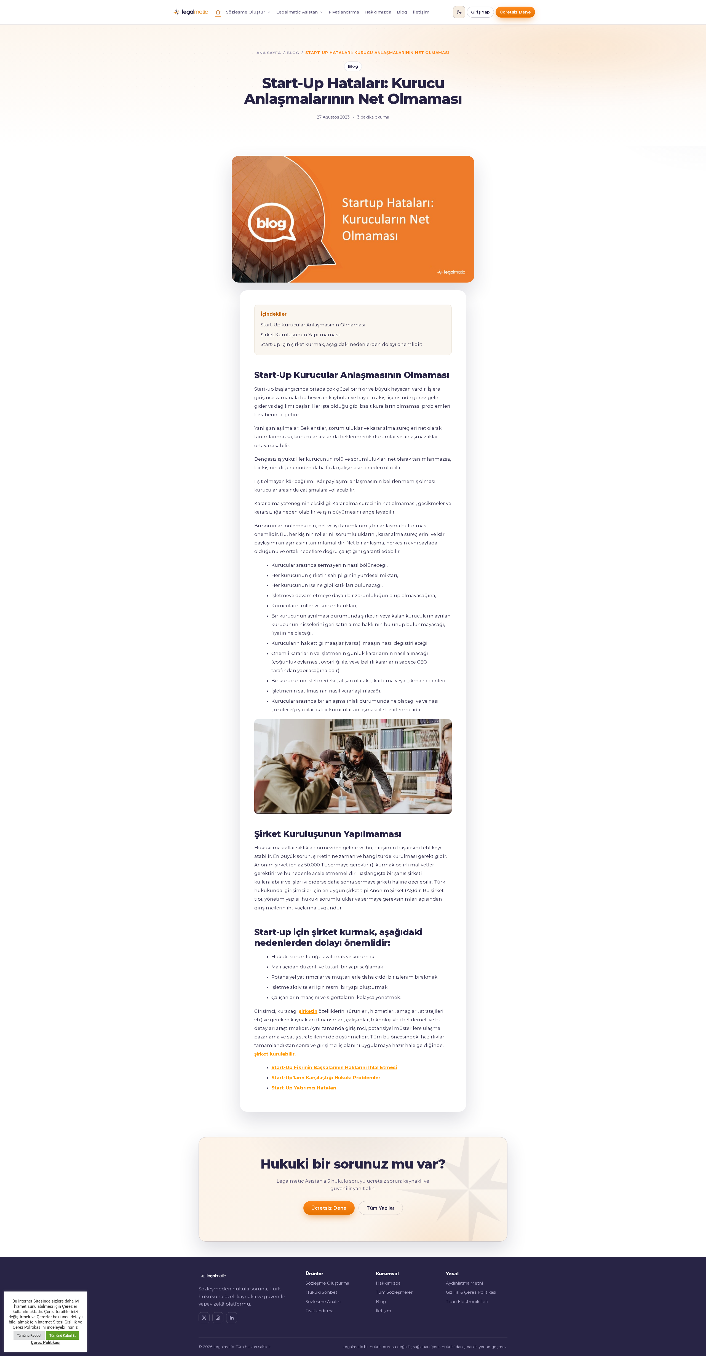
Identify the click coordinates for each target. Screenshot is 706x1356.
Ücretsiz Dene (515, 12)
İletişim (421, 12)
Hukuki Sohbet (321, 1292)
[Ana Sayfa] (218, 12)
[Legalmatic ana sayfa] (190, 12)
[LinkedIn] (231, 1317)
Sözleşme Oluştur (245, 12)
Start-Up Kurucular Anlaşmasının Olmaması (313, 324)
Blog (402, 12)
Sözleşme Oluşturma (327, 1283)
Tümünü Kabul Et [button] (62, 1335)
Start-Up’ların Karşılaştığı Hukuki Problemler (325, 1077)
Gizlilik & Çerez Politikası (471, 1292)
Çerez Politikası (45, 1342)
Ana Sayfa (268, 52)
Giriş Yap (480, 12)
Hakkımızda (378, 12)
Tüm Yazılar (381, 1208)
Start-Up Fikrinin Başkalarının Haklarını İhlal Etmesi (334, 1067)
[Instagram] (217, 1317)
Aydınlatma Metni (464, 1283)
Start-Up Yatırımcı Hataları (303, 1088)
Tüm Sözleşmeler (394, 1292)
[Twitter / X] (204, 1317)
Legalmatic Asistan (297, 12)
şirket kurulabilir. (275, 1054)
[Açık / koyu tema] (459, 12)
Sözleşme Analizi (323, 1301)
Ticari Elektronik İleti (467, 1301)
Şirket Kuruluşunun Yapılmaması (300, 334)
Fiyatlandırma (344, 12)
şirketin (308, 1011)
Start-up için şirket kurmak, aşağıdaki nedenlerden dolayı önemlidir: (341, 344)
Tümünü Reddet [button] (29, 1335)
